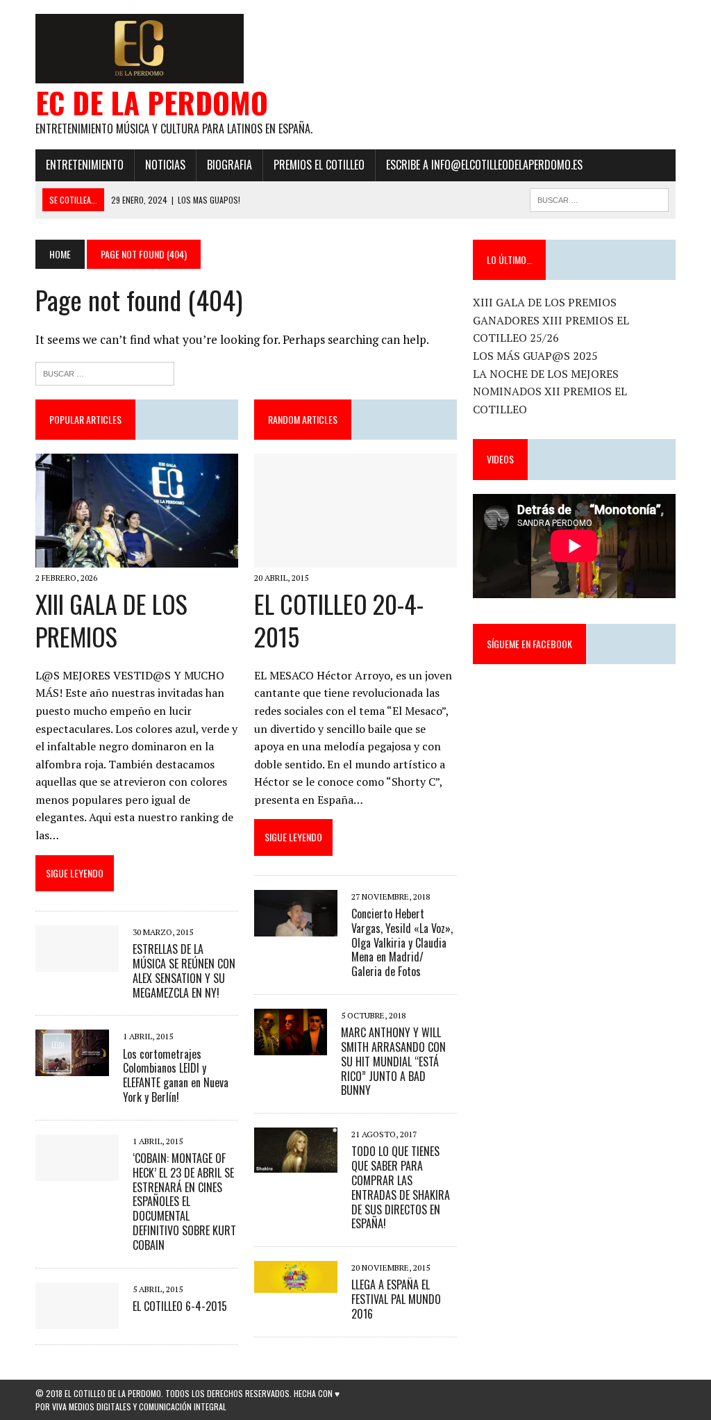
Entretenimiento (85, 164)
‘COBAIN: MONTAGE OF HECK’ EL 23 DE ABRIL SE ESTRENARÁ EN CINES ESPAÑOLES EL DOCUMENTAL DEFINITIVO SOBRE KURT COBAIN (184, 1201)
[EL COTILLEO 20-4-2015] (355, 557)
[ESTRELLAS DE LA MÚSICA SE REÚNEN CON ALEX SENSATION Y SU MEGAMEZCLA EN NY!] (77, 962)
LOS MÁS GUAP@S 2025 (535, 355)
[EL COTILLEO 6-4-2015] (77, 1319)
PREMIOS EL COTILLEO (319, 164)
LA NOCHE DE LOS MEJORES (546, 373)
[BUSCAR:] (599, 198)
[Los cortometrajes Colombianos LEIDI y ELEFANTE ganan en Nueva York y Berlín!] (72, 1067)
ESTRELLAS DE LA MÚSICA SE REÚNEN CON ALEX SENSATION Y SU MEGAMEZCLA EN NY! (184, 970)
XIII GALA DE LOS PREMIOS (111, 619)
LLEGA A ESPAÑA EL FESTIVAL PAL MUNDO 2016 (396, 1299)
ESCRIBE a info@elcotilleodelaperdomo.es (484, 164)
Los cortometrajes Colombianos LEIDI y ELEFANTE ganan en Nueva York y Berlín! (175, 1075)
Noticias (165, 164)
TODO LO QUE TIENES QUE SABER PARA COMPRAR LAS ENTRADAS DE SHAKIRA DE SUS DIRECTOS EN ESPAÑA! (400, 1187)
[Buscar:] (104, 372)
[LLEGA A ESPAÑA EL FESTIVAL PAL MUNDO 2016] (295, 1283)
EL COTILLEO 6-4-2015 (180, 1306)
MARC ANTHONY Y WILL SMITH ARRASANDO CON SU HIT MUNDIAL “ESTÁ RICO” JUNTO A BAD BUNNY (393, 1061)
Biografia (229, 164)
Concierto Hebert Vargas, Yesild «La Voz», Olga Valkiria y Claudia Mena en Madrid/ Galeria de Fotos (402, 942)
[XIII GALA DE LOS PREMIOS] (136, 557)
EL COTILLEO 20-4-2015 (339, 619)
